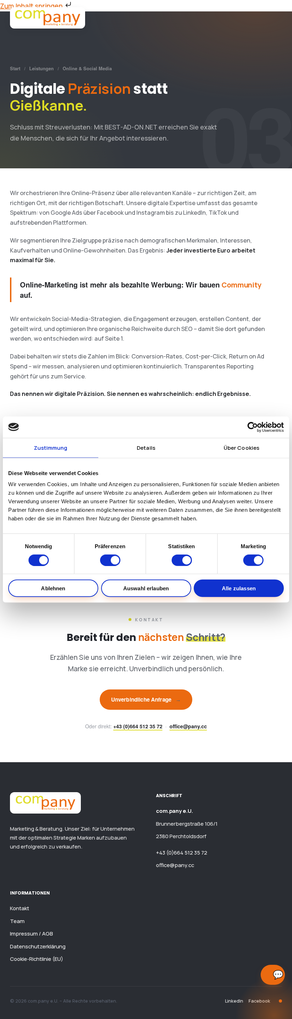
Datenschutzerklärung (38, 946)
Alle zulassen (239, 588)
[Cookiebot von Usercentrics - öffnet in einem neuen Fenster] (252, 427)
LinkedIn (234, 1001)
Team (17, 920)
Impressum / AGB (31, 933)
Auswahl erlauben (146, 588)
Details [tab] (146, 447)
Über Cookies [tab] (241, 447)
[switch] (110, 560)
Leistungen (41, 68)
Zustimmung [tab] (51, 447)
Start (15, 68)
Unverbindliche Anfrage (146, 699)
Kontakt (19, 908)
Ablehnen (53, 588)
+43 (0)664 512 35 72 (137, 726)
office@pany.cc (188, 726)
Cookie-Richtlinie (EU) (36, 958)
